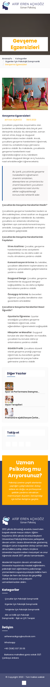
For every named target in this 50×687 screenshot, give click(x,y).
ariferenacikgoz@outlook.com (19, 636)
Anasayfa (7, 58)
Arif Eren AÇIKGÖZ (13, 119)
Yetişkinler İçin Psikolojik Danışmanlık (21, 609)
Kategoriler (21, 58)
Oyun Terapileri (13, 404)
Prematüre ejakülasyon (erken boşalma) (22, 417)
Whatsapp (9, 642)
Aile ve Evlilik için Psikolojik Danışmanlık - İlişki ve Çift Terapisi (18, 617)
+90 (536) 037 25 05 (14, 648)
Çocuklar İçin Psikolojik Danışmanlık (21, 598)
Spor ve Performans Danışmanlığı (22, 391)
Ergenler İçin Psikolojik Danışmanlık (23, 61)
